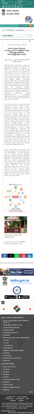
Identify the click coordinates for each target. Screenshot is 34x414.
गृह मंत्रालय (6, 377)
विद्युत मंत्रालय (6, 390)
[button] (12, 6)
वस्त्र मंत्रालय (6, 369)
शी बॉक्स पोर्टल (6, 361)
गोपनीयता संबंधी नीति (22, 397)
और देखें (31, 392)
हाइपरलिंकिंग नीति (11, 397)
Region (3, 1)
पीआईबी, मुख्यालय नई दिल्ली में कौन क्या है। (13, 325)
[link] (17, 272)
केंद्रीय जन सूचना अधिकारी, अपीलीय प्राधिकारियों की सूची (16, 338)
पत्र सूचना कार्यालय (12, 13)
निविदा (27, 398)
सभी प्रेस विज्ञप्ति (9, 30)
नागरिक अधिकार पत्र (8, 345)
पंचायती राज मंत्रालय (8, 384)
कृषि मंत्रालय (6, 374)
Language (20, 1)
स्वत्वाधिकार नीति (9, 398)
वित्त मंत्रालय (6, 372)
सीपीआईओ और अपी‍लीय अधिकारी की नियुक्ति (13, 350)
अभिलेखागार (13, 400)
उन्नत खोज (24, 26)
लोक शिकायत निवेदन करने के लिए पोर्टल (12, 358)
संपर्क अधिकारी (6, 335)
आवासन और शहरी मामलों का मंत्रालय (11, 379)
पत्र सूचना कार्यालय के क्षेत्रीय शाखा (11, 327)
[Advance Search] (21, 6)
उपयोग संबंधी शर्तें (19, 398)
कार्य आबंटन (6, 343)
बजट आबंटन (6, 340)
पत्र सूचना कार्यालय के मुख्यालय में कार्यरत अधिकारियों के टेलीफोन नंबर (16, 321)
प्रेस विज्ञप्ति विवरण (19, 30)
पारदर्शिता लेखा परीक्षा (8, 348)
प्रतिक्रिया (21, 400)
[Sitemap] (18, 6)
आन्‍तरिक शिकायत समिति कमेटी (10, 333)
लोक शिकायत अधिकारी (8, 330)
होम (3, 30)
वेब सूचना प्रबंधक (7, 355)
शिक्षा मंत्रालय (6, 382)
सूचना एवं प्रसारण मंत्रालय (9, 367)
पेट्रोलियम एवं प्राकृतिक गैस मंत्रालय (11, 387)
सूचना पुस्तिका (6, 353)
